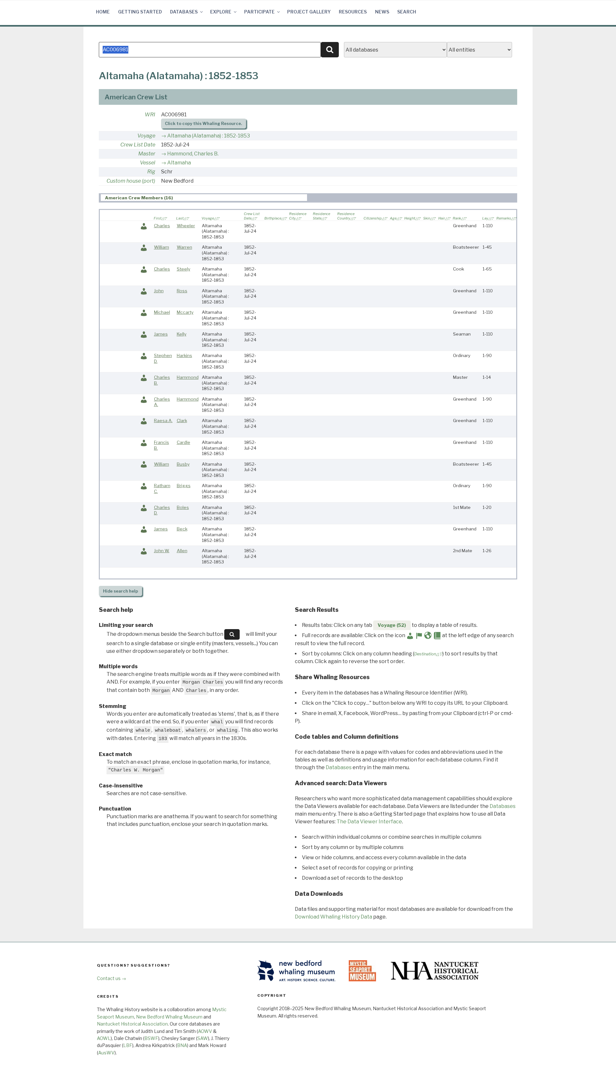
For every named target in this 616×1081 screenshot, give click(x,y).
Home (103, 11)
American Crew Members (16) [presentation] (139, 197)
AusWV (106, 1052)
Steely (183, 268)
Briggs (184, 485)
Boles (183, 507)
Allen (182, 550)
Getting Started (140, 11)
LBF (127, 1045)
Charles (162, 225)
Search (406, 11)
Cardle (183, 442)
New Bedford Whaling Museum (169, 1016)
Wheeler (186, 225)
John (159, 290)
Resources (353, 11)
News (382, 11)
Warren (184, 247)
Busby (183, 464)
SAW (202, 1038)
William (161, 247)
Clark (182, 420)
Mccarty (185, 312)
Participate (259, 11)
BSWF (151, 1038)
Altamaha (179, 163)
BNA (182, 1045)
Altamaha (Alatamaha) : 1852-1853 (208, 136)
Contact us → (111, 978)
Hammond (188, 377)
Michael (162, 312)
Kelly (181, 334)
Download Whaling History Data (333, 917)
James (161, 334)
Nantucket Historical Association (132, 1024)
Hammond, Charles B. (192, 154)
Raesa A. (163, 420)
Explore (220, 11)
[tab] (204, 197)
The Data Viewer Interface (369, 822)
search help (120, 591)
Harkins (184, 355)
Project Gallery (309, 11)
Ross (182, 290)
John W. (161, 550)
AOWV (205, 1031)
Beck (182, 528)
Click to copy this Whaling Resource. (203, 123)
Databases (184, 11)
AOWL (104, 1038)
